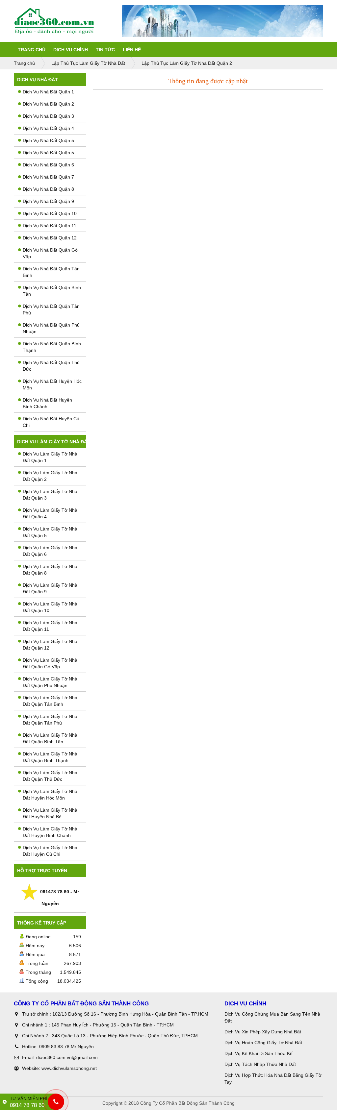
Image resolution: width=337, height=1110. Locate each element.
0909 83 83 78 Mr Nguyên (66, 1046)
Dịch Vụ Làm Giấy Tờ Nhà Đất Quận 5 (50, 532)
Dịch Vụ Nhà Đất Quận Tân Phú (51, 309)
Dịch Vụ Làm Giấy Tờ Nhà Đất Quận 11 (50, 626)
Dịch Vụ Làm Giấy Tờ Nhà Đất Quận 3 (50, 495)
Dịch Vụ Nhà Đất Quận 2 (48, 104)
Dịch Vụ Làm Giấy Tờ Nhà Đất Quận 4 (50, 513)
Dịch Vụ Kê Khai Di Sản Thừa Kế (258, 1053)
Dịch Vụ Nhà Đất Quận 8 (48, 189)
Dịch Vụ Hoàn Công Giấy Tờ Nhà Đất (263, 1042)
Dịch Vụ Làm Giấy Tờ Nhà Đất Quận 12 (50, 645)
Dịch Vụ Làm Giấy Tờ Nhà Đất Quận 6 (50, 551)
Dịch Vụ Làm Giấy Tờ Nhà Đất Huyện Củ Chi (50, 851)
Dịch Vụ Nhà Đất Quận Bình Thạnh (52, 347)
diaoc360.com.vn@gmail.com (67, 1057)
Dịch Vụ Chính (70, 49)
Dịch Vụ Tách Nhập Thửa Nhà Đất (260, 1064)
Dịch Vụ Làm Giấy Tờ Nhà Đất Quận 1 (50, 457)
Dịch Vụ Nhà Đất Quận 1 (48, 91)
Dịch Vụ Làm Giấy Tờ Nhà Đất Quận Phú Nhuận (50, 682)
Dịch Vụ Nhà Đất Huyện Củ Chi (51, 422)
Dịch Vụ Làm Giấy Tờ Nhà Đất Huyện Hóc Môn (50, 795)
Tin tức (105, 49)
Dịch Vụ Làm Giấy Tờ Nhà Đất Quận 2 (50, 476)
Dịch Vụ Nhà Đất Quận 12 (50, 237)
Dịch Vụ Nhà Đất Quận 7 (48, 177)
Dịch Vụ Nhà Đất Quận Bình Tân (52, 291)
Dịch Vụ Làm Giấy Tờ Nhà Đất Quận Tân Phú (50, 720)
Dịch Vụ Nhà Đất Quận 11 (49, 225)
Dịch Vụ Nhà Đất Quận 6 (48, 164)
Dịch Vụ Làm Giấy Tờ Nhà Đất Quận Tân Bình (50, 701)
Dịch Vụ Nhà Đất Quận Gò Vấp (50, 253)
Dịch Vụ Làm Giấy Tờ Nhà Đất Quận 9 (50, 588)
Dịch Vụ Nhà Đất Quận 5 (48, 140)
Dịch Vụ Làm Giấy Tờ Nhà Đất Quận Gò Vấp (50, 663)
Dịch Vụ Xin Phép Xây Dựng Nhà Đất (262, 1031)
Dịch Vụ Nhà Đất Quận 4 (48, 128)
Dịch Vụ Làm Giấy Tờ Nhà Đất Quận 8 (50, 570)
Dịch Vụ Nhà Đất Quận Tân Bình (51, 272)
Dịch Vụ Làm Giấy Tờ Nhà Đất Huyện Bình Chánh (50, 832)
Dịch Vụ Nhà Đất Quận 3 (48, 116)
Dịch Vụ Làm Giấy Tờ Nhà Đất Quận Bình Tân (50, 738)
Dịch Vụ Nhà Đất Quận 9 (48, 201)
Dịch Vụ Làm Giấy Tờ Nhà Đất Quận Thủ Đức (50, 776)
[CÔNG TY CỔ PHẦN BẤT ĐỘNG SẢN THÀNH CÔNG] (68, 21)
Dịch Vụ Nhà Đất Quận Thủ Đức (51, 366)
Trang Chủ (31, 49)
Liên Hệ (132, 49)
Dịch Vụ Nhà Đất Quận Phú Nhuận (51, 328)
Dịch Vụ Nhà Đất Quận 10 (50, 213)
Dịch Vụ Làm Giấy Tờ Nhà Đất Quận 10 (50, 607)
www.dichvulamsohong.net (69, 1068)
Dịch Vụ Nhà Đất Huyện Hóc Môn (52, 384)
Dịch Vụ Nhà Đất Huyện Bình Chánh (47, 403)
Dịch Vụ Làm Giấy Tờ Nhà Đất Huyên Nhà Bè (50, 813)
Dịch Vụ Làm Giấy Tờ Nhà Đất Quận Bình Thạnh (50, 757)
